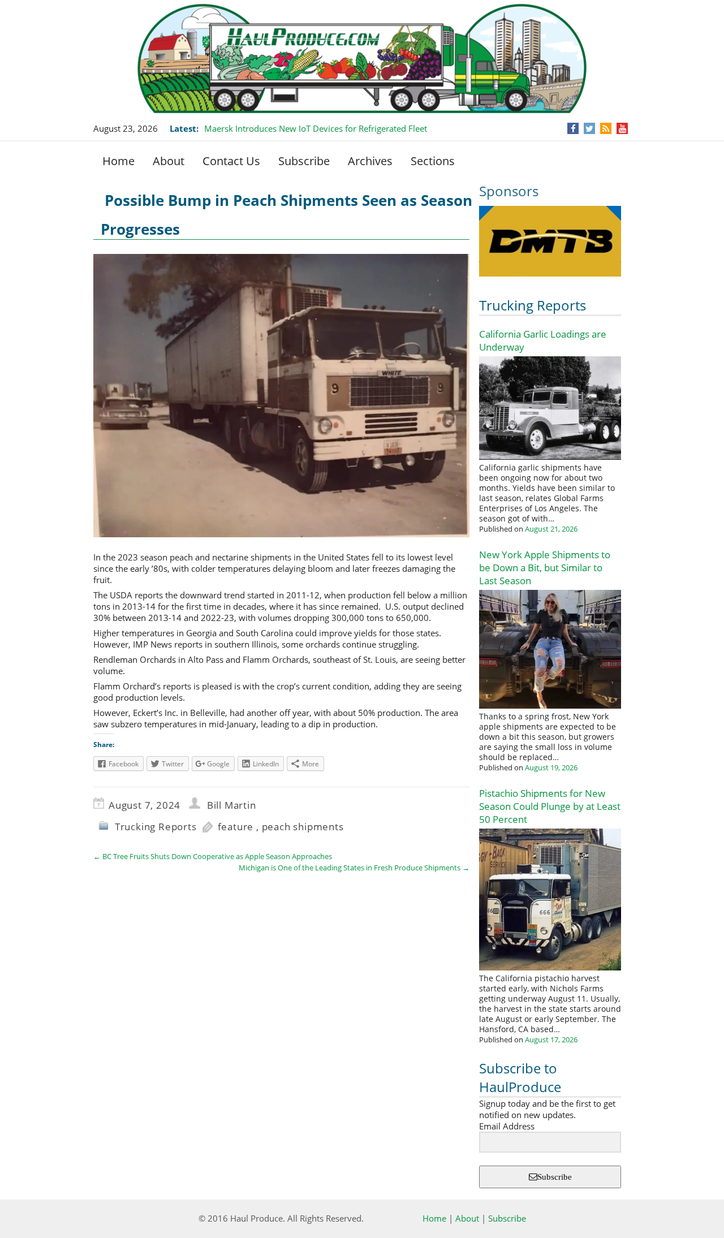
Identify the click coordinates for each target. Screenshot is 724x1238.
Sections (433, 161)
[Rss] (605, 128)
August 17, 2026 (551, 1039)
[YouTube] (622, 128)
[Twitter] (589, 128)
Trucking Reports (532, 305)
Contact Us (231, 161)
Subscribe (304, 161)
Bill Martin (231, 805)
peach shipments (303, 826)
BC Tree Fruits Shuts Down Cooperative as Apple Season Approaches (212, 856)
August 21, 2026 (551, 529)
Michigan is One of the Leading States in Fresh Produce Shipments (354, 867)
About (168, 161)
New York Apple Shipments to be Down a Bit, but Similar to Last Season (544, 567)
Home (118, 161)
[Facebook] (573, 128)
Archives (370, 161)
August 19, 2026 (551, 767)
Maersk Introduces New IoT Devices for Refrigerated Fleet (315, 128)
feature (236, 826)
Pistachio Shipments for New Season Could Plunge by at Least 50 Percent (549, 806)
